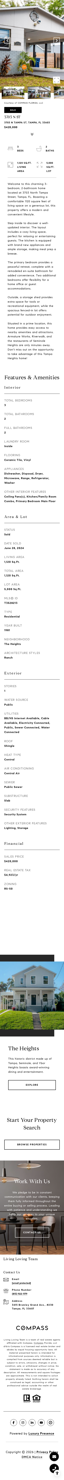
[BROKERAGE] (50, 1422)
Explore (32, 1085)
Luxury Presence (41, 1433)
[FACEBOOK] (13, 1422)
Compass (38, 1343)
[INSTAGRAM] (22, 1422)
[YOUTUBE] (41, 1422)
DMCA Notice (32, 1457)
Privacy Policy (47, 1452)
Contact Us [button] (32, 1232)
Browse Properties (32, 1144)
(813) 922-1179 (19, 1293)
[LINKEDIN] (32, 1422)
